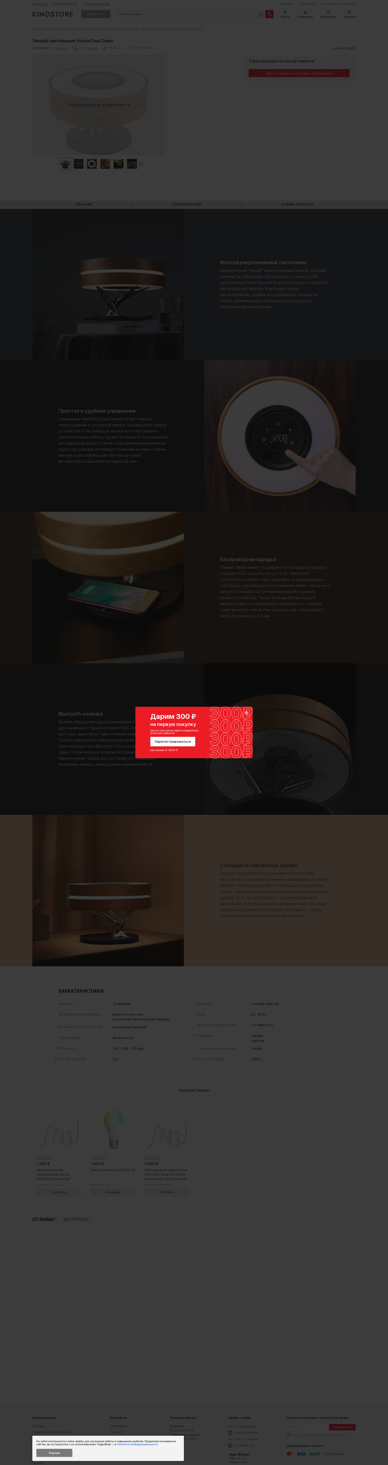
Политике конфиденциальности (137, 1444)
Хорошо (54, 1452)
